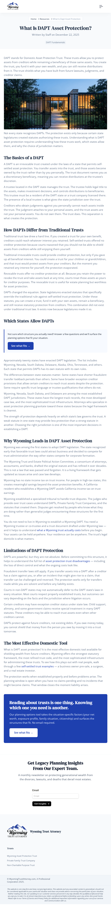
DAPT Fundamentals (55, 42)
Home (33, 19)
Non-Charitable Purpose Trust (21, 865)
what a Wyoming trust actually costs (59, 530)
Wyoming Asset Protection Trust (22, 856)
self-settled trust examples (37, 666)
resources (44, 19)
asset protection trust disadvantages (68, 561)
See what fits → (20, 346)
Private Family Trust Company (21, 860)
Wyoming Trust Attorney (45, 831)
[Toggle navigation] (101, 6)
